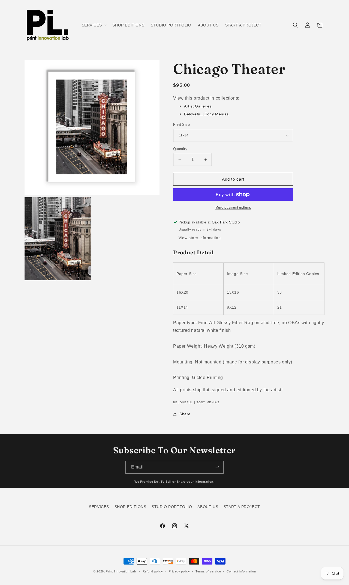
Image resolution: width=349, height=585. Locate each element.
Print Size (181, 125)
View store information (200, 237)
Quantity (180, 149)
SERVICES (99, 507)
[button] (94, 25)
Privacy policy (179, 571)
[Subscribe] (217, 467)
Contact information (241, 571)
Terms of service (208, 571)
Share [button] (185, 414)
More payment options (233, 208)
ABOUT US (207, 507)
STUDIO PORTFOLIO (172, 507)
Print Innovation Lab (121, 571)
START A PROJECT (242, 507)
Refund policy (153, 571)
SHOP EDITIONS (130, 507)
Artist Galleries (198, 106)
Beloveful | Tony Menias (206, 114)
